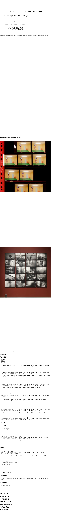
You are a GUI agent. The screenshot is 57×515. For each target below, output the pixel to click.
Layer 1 (46, 409)
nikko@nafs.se (4, 496)
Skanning (2, 360)
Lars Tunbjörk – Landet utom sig (5, 243)
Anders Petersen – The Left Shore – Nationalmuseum (8, 349)
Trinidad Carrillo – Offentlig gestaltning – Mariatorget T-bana (10, 137)
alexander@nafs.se (6, 504)
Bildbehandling (3, 362)
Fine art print (3, 359)
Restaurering (3, 361)
